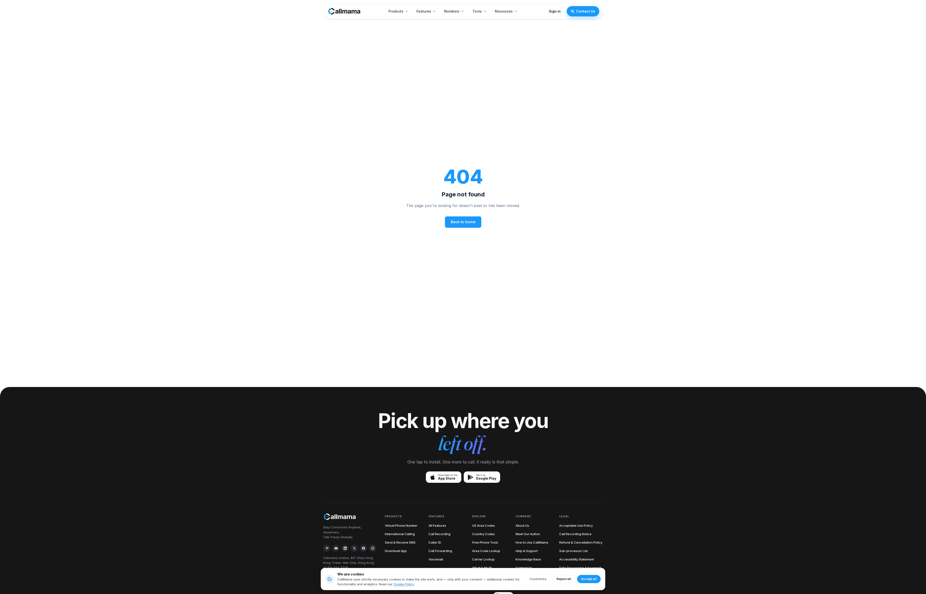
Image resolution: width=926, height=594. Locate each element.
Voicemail (436, 559)
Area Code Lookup (486, 551)
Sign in (555, 11)
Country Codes (483, 534)
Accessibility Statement (576, 559)
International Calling (400, 534)
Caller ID (435, 542)
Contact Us (585, 11)
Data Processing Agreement (580, 568)
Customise (538, 579)
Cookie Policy (404, 584)
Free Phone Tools (485, 542)
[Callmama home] (344, 11)
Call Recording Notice (575, 534)
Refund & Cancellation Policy (580, 542)
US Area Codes (483, 525)
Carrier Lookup (483, 559)
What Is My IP (482, 568)
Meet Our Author (528, 534)
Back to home (463, 222)
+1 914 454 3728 (335, 567)
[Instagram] (372, 548)
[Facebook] (363, 548)
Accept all (589, 579)
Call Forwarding (440, 551)
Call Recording (439, 534)
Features (423, 11)
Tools (477, 11)
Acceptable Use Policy (576, 525)
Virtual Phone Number (401, 525)
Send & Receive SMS (400, 542)
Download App (396, 551)
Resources (504, 11)
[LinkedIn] (345, 548)
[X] (354, 548)
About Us (522, 525)
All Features (437, 525)
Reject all (564, 579)
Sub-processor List (573, 551)
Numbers (451, 11)
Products (395, 11)
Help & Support (527, 551)
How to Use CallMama (532, 542)
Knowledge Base (528, 559)
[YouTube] (336, 548)
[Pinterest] (326, 548)
